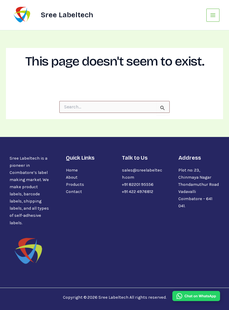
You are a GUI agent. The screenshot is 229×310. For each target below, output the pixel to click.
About (72, 177)
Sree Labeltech (67, 15)
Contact (74, 191)
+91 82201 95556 (138, 184)
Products (75, 184)
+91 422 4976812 (137, 191)
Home (72, 170)
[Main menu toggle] (212, 15)
